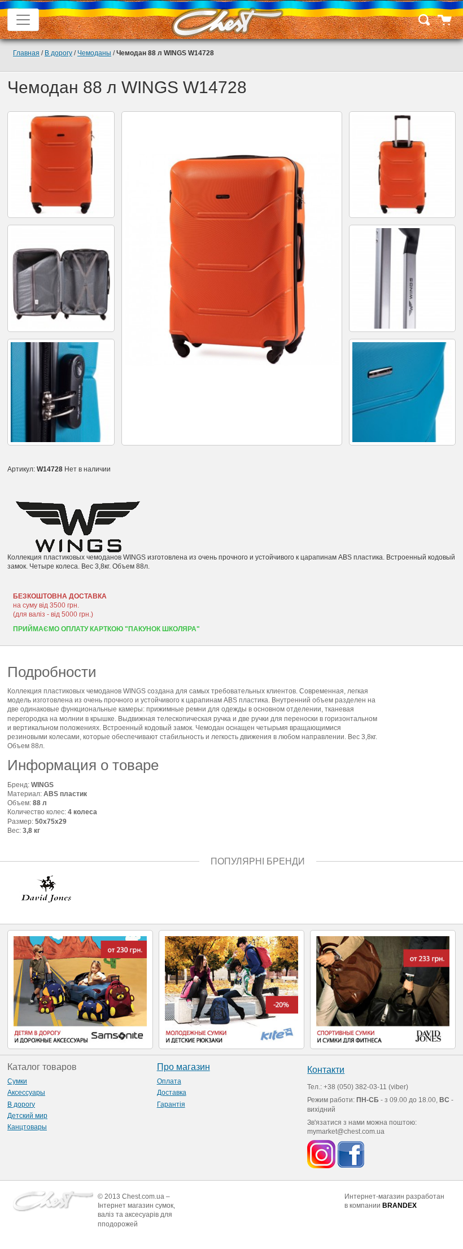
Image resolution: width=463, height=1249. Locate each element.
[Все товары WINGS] (231, 527)
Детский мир (27, 1116)
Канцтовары (27, 1127)
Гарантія (171, 1104)
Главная (26, 53)
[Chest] (227, 20)
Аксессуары (26, 1093)
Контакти (325, 1070)
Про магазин (183, 1067)
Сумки (17, 1081)
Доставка (171, 1093)
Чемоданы (94, 53)
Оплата (169, 1081)
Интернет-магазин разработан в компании (394, 1201)
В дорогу (58, 53)
